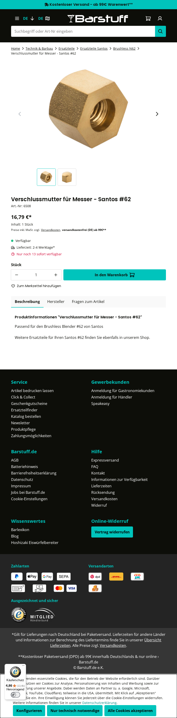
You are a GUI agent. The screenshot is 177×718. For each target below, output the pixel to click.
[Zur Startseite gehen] (97, 19)
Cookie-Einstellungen (29, 498)
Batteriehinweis (24, 466)
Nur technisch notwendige (74, 710)
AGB (14, 460)
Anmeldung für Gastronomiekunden (122, 390)
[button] (47, 177)
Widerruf (99, 505)
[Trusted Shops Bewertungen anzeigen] (19, 614)
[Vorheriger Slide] (20, 114)
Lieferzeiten (101, 485)
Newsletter (20, 422)
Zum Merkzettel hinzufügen (39, 286)
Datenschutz (22, 479)
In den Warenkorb (111, 274)
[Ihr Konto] (160, 18)
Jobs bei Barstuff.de (28, 492)
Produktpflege (23, 429)
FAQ (94, 466)
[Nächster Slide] (157, 114)
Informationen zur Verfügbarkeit (119, 479)
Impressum (21, 485)
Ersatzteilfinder (24, 410)
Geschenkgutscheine (29, 403)
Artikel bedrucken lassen (32, 390)
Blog (15, 536)
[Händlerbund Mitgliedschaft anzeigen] (43, 614)
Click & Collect (23, 397)
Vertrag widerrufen (112, 532)
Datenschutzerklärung (99, 703)
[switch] (15, 695)
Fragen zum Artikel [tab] (88, 301)
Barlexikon (20, 529)
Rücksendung (103, 492)
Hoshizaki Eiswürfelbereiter (35, 542)
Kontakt (98, 473)
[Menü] (17, 18)
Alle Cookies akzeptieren (130, 710)
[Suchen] (160, 31)
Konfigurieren (29, 710)
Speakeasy (100, 403)
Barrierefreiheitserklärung (33, 473)
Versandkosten (50, 230)
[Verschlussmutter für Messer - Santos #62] (88, 108)
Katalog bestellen (26, 416)
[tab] (27, 302)
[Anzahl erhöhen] (56, 274)
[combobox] (83, 31)
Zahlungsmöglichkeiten (31, 435)
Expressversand (105, 460)
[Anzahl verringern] (16, 274)
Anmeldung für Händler (111, 397)
